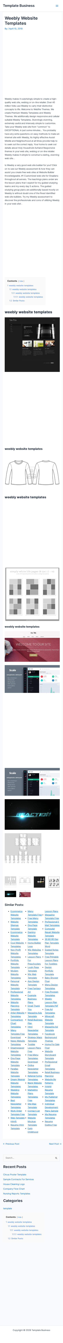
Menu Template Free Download (18, 1034)
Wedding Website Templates (16, 1093)
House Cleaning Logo (14, 1184)
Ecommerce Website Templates (16, 915)
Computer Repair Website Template (52, 932)
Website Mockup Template (32, 1121)
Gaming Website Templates (33, 936)
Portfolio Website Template (15, 964)
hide (21, 281)
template (7, 1208)
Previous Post (11, 1144)
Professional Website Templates (17, 995)
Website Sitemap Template (15, 925)
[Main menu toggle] (57, 6)
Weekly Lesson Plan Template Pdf (51, 1002)
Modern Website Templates (16, 974)
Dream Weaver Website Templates (18, 1083)
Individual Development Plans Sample (51, 1107)
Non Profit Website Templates (16, 953)
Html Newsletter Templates (33, 1030)
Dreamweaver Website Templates (17, 1051)
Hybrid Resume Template (49, 1090)
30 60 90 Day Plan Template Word (52, 943)
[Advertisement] (31, 63)
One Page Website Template (15, 1062)
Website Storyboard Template (50, 1055)
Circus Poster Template (14, 1174)
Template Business (19, 5)
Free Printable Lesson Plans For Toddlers (51, 960)
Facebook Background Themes (51, 1037)
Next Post (55, 1144)
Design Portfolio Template (49, 971)
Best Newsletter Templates (16, 1104)
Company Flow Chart (14, 1189)
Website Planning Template (15, 1006)
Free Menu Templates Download (33, 1058)
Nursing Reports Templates (16, 1193)
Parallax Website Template (15, 1072)
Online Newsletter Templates (33, 1069)
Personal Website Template (15, 985)
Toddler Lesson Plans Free (34, 1048)
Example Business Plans (32, 999)
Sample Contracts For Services (18, 1179)
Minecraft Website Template (49, 1020)
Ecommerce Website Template (16, 936)
